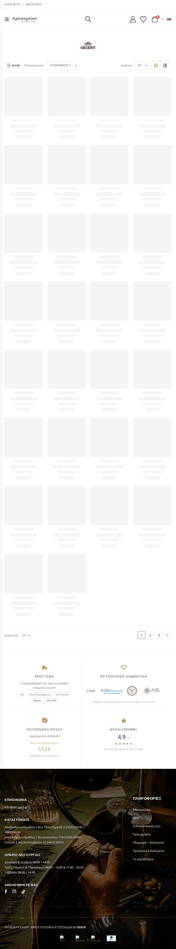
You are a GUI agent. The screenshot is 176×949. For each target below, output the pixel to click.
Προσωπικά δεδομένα (148, 904)
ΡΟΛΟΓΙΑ (115, 195)
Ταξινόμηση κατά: (34, 65)
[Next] (167, 688)
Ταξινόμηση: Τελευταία (62, 65)
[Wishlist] (143, 19)
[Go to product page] (24, 96)
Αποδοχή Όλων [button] (48, 938)
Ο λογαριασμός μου (147, 879)
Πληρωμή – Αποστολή (148, 896)
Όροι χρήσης (142, 888)
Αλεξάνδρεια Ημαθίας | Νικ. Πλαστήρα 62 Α (35, 880)
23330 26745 (12, 4)
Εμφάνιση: (127, 65)
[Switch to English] (169, 19)
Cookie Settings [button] (19, 938)
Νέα (135, 871)
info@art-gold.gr (16, 860)
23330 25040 (72, 891)
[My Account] (132, 19)
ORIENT (23, 120)
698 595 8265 (33, 4)
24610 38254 (55, 896)
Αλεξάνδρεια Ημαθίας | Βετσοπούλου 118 (34, 891)
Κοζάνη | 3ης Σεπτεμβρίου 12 (26, 896)
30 (139, 65)
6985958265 (13, 886)
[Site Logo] (24, 19)
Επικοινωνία (142, 863)
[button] (8, 19)
